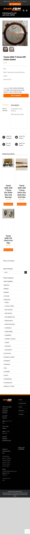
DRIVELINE (21, 88)
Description (5, 105)
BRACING (6, 285)
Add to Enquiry (16, 95)
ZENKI (20, 92)
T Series (10, 92)
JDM (15, 90)
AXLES (7, 302)
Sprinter (5, 92)
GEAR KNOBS (8, 331)
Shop (20, 399)
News (20, 407)
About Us (21, 410)
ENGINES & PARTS (9, 357)
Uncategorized (8, 382)
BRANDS (6, 292)
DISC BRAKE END (9, 317)
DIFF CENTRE (13, 88)
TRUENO (15, 92)
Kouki (18, 90)
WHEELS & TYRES (9, 386)
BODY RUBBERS (8, 281)
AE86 (7, 90)
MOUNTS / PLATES (10, 339)
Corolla (12, 90)
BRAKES (6, 288)
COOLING (6, 296)
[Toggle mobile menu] (27, 10)
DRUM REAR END (10, 324)
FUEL (5, 368)
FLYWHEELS (8, 328)
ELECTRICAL (7, 353)
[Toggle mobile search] (23, 10)
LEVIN (22, 90)
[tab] (5, 105)
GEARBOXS (8, 335)
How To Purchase (4, 109)
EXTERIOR (7, 364)
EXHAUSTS (7, 361)
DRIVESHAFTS (9, 320)
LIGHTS (6, 375)
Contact (21, 414)
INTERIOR (7, 371)
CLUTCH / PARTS (9, 306)
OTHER (7, 342)
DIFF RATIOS (8, 313)
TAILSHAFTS (8, 350)
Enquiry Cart (22, 403)
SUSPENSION (8, 379)
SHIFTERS (8, 346)
